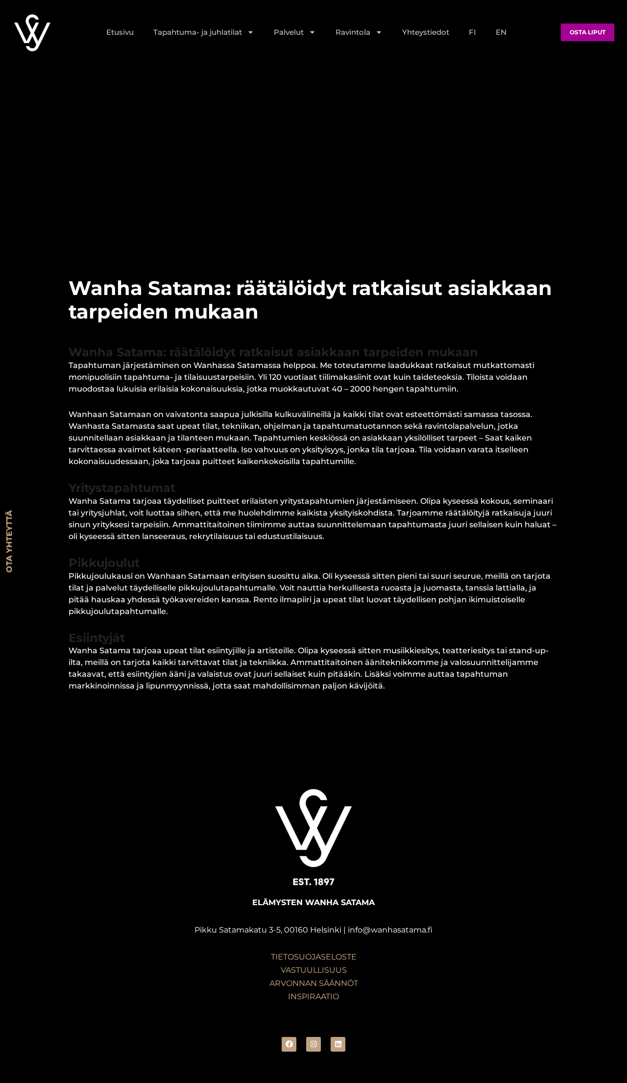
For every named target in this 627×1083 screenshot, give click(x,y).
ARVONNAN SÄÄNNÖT (313, 983)
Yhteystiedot (425, 32)
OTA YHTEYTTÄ (9, 542)
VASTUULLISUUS (314, 970)
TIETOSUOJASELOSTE (314, 956)
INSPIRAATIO (313, 996)
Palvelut (289, 32)
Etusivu (120, 32)
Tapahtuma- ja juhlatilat (197, 32)
